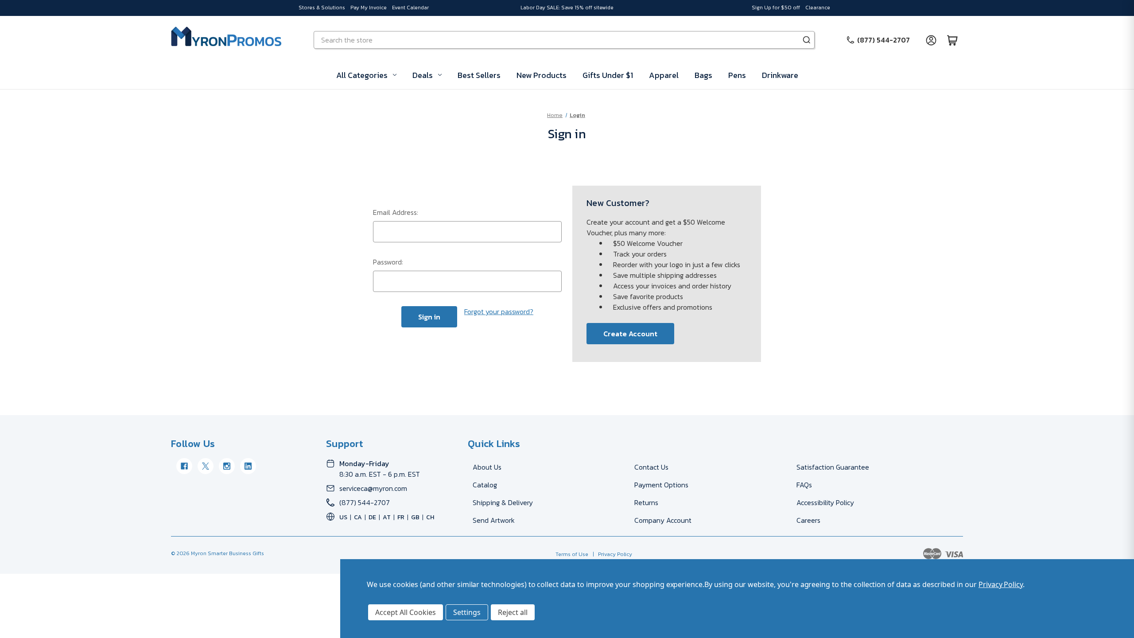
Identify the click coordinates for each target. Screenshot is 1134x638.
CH (430, 517)
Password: (388, 262)
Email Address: (395, 212)
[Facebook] (184, 466)
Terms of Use (571, 554)
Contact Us (651, 467)
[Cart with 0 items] (952, 39)
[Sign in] (931, 39)
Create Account (630, 333)
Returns (646, 502)
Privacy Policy (1001, 584)
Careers (808, 520)
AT (387, 517)
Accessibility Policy (825, 502)
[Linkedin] (248, 466)
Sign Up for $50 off (776, 8)
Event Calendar (410, 8)
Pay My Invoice (368, 8)
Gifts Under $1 (608, 75)
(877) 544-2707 (364, 502)
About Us (487, 467)
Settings (467, 612)
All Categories (362, 75)
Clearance (817, 8)
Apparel (664, 75)
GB (415, 517)
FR (400, 517)
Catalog (485, 484)
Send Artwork (494, 520)
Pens (737, 75)
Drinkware (780, 75)
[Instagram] (227, 466)
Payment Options (661, 484)
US (343, 517)
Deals (422, 75)
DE (372, 517)
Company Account (662, 520)
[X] (206, 466)
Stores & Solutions (322, 8)
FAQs (804, 484)
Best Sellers (479, 75)
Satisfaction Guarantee (832, 467)
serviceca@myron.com (373, 488)
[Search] (807, 40)
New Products (542, 75)
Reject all (513, 612)
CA (358, 517)
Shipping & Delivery (503, 502)
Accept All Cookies (405, 612)
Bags (703, 75)
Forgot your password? (498, 311)
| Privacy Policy (611, 554)
